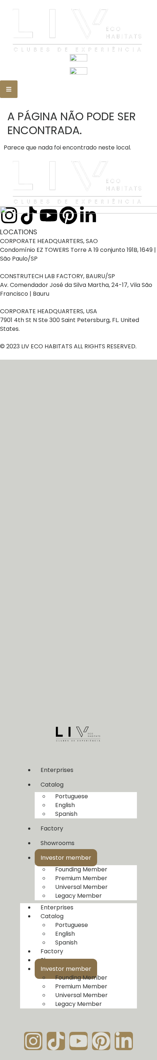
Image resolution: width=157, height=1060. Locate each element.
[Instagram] (33, 1041)
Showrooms (57, 843)
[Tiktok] (56, 1041)
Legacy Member (78, 895)
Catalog (52, 784)
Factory (52, 828)
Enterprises (57, 770)
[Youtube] (78, 1041)
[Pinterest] (101, 1041)
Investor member (66, 857)
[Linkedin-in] (124, 1041)
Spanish (66, 814)
